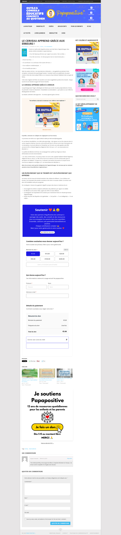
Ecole (89, 26)
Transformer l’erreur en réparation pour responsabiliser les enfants (29, 380)
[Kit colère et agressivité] (87, 65)
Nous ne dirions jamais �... (52, 1)
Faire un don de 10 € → (47, 443)
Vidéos (51, 26)
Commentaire (28, 481)
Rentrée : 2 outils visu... (69, 1)
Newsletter (53, 33)
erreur (26, 448)
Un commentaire (48, 46)
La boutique (28, 26)
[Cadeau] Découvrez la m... (35, 1)
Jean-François (25, 46)
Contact (65, 533)
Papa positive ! (30, 533)
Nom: (26, 498)
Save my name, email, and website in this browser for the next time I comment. (46, 519)
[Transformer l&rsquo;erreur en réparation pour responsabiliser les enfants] (30, 373)
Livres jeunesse (40, 33)
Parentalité (40, 26)
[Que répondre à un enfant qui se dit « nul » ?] (65, 373)
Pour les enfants (77, 26)
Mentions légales (54, 533)
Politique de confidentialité (79, 533)
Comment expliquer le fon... (86, 1)
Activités (27, 33)
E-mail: (26, 505)
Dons (63, 33)
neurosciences (32, 448)
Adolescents (62, 26)
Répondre (69, 458)
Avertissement (94, 533)
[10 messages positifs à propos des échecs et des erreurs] (47, 373)
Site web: (26, 512)
